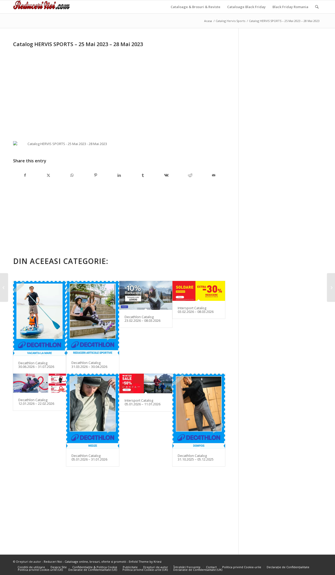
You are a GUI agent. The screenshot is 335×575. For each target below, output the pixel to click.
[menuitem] (195, 6)
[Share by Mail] (213, 175)
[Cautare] (317, 6)
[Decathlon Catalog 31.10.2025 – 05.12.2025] (198, 411)
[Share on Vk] (166, 175)
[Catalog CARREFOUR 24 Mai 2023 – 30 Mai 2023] (4, 287)
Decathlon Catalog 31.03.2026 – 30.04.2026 (89, 364)
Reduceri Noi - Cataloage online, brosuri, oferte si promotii (85, 561)
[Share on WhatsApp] (72, 175)
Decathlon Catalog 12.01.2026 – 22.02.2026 (36, 401)
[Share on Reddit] (190, 175)
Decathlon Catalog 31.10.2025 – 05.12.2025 (196, 457)
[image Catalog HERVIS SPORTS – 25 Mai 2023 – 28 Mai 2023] (67, 146)
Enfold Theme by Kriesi (145, 561)
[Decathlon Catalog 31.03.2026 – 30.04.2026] (92, 318)
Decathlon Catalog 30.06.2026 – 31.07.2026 (36, 365)
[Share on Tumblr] (143, 175)
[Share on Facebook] (25, 175)
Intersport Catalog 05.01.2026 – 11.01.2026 (142, 402)
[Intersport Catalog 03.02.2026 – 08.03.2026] (198, 291)
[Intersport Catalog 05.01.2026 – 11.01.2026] (145, 383)
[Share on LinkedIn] (119, 175)
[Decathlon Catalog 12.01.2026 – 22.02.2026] (39, 383)
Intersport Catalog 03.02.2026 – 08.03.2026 (196, 310)
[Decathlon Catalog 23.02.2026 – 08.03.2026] (145, 295)
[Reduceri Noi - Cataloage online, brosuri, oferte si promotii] (41, 6)
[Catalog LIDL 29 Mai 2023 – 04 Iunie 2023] (331, 287)
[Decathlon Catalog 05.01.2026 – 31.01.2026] (92, 411)
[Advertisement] (57, 86)
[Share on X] (48, 175)
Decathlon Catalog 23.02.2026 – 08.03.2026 (142, 318)
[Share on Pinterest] (95, 175)
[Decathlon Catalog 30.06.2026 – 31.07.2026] (39, 318)
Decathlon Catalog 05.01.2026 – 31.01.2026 (89, 457)
